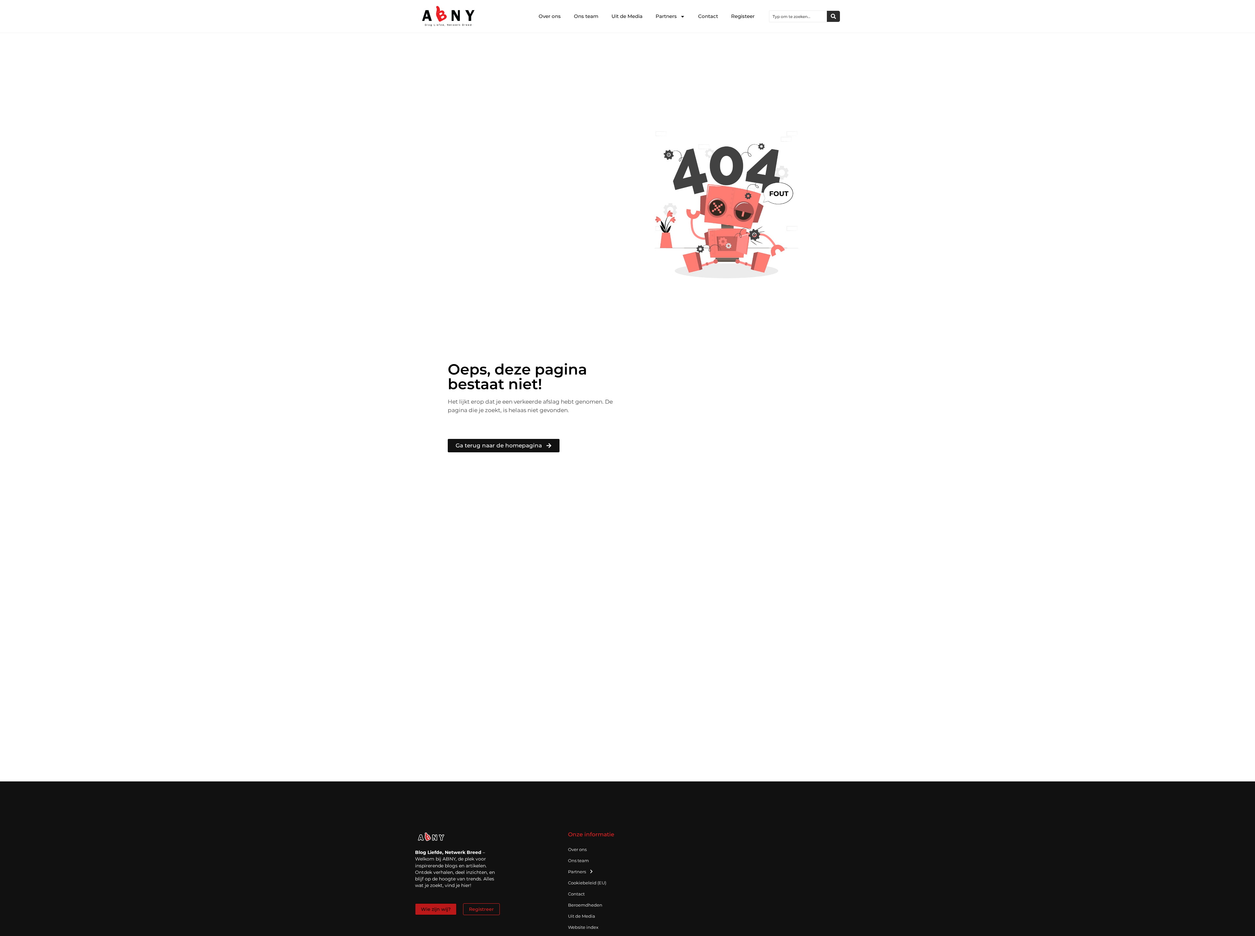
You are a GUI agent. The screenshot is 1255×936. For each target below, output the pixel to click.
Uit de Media (627, 16)
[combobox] (798, 16)
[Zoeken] (833, 16)
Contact (708, 16)
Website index (583, 927)
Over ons (550, 16)
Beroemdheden (585, 905)
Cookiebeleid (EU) (587, 882)
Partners (666, 16)
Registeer (743, 16)
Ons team (586, 16)
